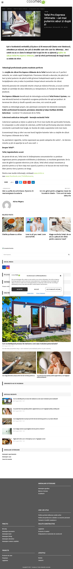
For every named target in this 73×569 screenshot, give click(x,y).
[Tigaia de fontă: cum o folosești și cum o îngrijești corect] (7, 441)
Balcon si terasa (43, 491)
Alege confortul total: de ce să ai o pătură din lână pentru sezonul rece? (60, 236)
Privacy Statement (40, 293)
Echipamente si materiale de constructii (50, 534)
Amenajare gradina (43, 488)
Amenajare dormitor (8, 539)
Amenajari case (6, 457)
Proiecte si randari (43, 531)
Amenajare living (7, 536)
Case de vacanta (7, 459)
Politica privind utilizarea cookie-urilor (49, 515)
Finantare (5, 558)
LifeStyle (46, 11)
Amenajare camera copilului (10, 541)
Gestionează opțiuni (53, 289)
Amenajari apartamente (9, 454)
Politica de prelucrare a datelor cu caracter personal (54, 517)
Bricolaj (4, 529)
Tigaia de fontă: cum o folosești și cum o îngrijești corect (29, 439)
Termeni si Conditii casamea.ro (47, 520)
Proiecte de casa (7, 555)
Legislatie (5, 560)
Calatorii (40, 560)
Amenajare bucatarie (8, 531)
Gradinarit (41, 493)
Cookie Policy (30, 293)
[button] (60, 276)
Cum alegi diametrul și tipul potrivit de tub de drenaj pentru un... (18, 375)
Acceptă (19, 289)
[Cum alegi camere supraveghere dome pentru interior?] (7, 431)
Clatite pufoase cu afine (12, 234)
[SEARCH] (69, 254)
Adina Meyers (49, 27)
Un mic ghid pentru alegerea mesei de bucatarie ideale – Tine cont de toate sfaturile (55, 193)
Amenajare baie (6, 534)
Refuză (36, 289)
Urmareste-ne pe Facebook (13, 383)
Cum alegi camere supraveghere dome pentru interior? (29, 429)
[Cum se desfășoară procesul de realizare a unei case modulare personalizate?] (36, 319)
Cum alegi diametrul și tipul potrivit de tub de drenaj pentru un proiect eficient (35, 419)
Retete (40, 558)
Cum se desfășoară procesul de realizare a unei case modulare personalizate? (30, 344)
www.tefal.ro (39, 173)
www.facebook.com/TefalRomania (19, 176)
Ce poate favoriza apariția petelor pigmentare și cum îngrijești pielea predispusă (36, 409)
